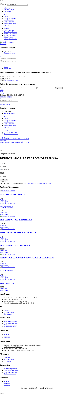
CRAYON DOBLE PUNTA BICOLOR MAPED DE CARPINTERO (27, 258)
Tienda (6, 16)
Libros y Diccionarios (10, 39)
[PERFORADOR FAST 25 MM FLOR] (7, 241)
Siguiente (3, 140)
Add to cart (4, 179)
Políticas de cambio (10, 326)
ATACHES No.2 (6, 207)
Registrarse (7, 68)
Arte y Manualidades (10, 32)
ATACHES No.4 (6, 271)
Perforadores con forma (11, 134)
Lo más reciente (8, 20)
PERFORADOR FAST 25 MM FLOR (15, 245)
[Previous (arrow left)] (1, 393)
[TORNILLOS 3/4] (7, 279)
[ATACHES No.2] (7, 203)
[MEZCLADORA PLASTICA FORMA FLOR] (7, 229)
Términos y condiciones (11, 323)
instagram (7, 336)
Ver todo (6, 28)
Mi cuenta (7, 8)
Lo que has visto (9, 21)
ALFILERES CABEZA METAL (13, 194)
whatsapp (7, 337)
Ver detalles (3, 148)
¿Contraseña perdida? (11, 80)
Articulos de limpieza (10, 33)
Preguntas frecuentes (10, 23)
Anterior (2, 137)
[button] (0, 56)
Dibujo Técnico (8, 37)
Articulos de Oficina (10, 35)
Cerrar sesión (8, 11)
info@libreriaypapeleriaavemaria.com (15, 301)
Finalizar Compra (9, 10)
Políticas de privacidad (11, 321)
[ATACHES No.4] (7, 267)
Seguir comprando (9, 53)
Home (6, 130)
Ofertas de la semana (10, 18)
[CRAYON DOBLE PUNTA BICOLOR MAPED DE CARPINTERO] (7, 254)
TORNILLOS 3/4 (7, 283)
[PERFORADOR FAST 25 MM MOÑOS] (7, 216)
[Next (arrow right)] (2, 393)
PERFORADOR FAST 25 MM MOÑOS (16, 220)
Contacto (6, 25)
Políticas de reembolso (10, 325)
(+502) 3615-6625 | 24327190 (13, 299)
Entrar (6, 67)
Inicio (5, 15)
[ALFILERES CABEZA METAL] (7, 191)
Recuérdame (6, 78)
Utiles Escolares (9, 30)
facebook (6, 334)
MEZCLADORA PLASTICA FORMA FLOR (18, 232)
